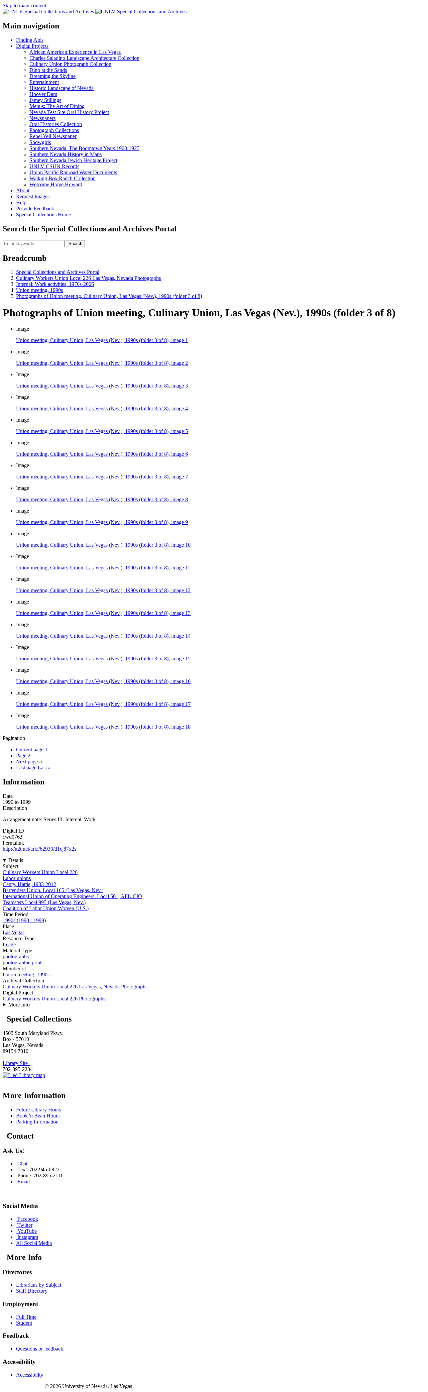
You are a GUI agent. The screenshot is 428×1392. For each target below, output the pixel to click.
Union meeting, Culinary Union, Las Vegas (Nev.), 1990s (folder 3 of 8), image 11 (103, 567)
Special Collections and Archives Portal (57, 272)
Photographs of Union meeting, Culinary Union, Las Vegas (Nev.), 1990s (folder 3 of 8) (109, 296)
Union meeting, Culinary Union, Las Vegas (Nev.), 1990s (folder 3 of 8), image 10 (103, 545)
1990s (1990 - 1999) (24, 920)
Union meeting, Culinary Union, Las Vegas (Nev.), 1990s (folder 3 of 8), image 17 (103, 704)
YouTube (27, 1231)
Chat (22, 1163)
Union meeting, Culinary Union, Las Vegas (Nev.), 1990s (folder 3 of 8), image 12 (103, 590)
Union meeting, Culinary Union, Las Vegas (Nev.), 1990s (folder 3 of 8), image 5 (102, 431)
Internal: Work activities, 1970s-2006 (55, 284)
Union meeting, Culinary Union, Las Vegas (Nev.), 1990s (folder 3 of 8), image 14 (103, 636)
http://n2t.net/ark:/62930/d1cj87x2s (39, 849)
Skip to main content (24, 5)
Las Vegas (13, 932)
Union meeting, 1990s (39, 290)
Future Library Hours (38, 1109)
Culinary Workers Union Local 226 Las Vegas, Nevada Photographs (88, 278)
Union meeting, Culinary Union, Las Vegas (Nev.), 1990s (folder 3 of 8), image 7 (102, 476)
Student (24, 1323)
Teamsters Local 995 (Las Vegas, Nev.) (44, 902)
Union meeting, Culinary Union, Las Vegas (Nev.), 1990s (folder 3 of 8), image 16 (103, 681)
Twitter (24, 1225)
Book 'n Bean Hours (38, 1115)
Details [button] (15, 860)
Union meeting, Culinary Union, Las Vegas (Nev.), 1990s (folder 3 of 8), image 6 (102, 454)
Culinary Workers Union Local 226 (40, 872)
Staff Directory (31, 1291)
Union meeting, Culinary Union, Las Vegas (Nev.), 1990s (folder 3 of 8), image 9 (102, 522)
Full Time (26, 1317)
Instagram (27, 1237)
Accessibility (29, 1375)
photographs (16, 956)
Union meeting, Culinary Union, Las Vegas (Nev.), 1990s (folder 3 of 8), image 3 (102, 386)
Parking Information (37, 1122)
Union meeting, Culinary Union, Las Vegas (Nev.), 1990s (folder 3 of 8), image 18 (103, 727)
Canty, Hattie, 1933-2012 (29, 884)
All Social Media (34, 1243)
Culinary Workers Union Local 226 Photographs (54, 998)
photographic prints (23, 962)
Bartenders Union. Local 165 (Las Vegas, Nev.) (53, 890)
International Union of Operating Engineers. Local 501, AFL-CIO (72, 896)
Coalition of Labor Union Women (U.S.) (46, 908)
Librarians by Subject (38, 1285)
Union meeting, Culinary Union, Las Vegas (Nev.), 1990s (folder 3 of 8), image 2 (102, 363)
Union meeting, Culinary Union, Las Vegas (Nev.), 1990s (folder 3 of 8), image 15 (103, 658)
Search (75, 243)
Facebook (27, 1219)
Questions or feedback (39, 1349)
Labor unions (17, 878)
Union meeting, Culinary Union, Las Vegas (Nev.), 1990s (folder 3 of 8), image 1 (102, 340)
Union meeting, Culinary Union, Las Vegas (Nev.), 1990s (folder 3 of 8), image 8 (102, 499)
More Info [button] (19, 1004)
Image (9, 944)
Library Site (16, 1063)
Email (23, 1181)
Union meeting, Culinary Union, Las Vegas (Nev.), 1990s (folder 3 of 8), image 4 (102, 408)
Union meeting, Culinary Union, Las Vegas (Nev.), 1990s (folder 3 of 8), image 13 (103, 613)
